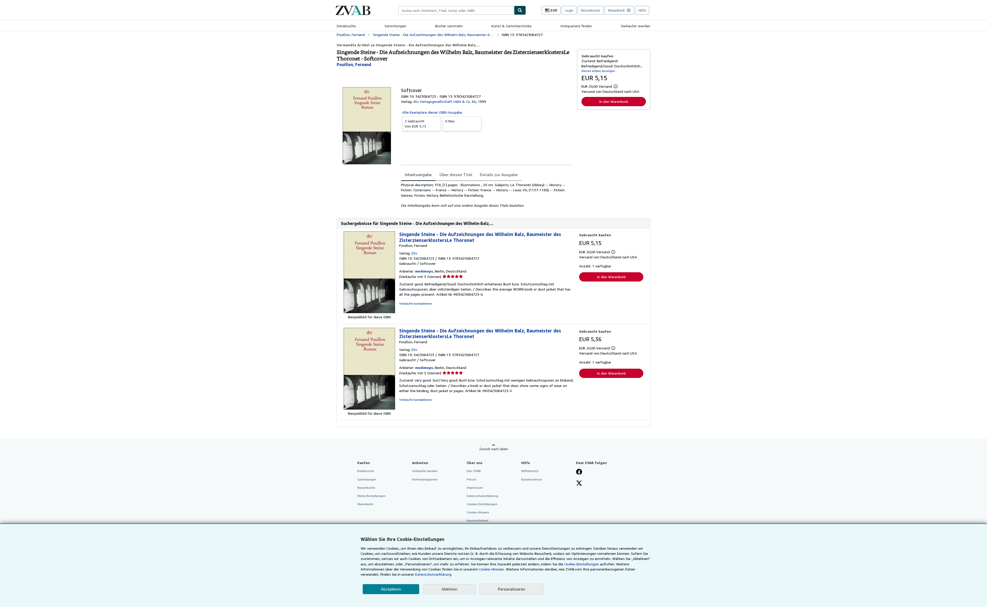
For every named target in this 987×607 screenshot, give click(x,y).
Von (415, 123)
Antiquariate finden (576, 26)
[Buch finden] (520, 10)
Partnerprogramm (424, 479)
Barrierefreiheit (477, 520)
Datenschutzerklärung (482, 496)
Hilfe (642, 10)
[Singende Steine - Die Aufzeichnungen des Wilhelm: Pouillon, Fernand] (369, 312)
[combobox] (456, 10)
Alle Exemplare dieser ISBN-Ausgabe (432, 112)
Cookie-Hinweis (478, 512)
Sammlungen (395, 26)
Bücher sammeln (449, 26)
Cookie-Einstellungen (581, 564)
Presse (471, 479)
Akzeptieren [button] (391, 589)
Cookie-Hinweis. (492, 569)
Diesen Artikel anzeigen (598, 71)
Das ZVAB (474, 471)
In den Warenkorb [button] (613, 101)
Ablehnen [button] (449, 589)
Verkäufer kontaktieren (415, 303)
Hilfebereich (529, 471)
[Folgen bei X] (579, 483)
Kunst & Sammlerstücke (511, 26)
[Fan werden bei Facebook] (579, 472)
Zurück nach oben (493, 449)
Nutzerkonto (590, 10)
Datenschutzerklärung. (433, 574)
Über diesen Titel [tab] (456, 174)
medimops (424, 271)
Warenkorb (365, 504)
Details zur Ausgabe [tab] (499, 174)
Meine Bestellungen (371, 496)
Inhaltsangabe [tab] (418, 174)
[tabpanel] (487, 195)
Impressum (475, 488)
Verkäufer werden (635, 26)
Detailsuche (346, 26)
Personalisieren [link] (511, 589)
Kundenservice (531, 479)
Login (569, 10)
